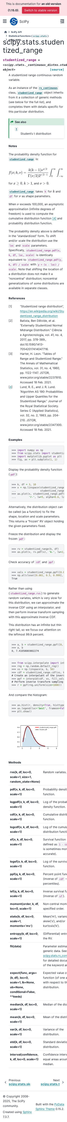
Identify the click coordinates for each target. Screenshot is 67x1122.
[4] (54, 218)
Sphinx (27, 1112)
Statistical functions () (29, 36)
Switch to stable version (40, 10)
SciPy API (16, 32)
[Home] (5, 32)
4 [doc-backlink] (10, 387)
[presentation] (17, 183)
